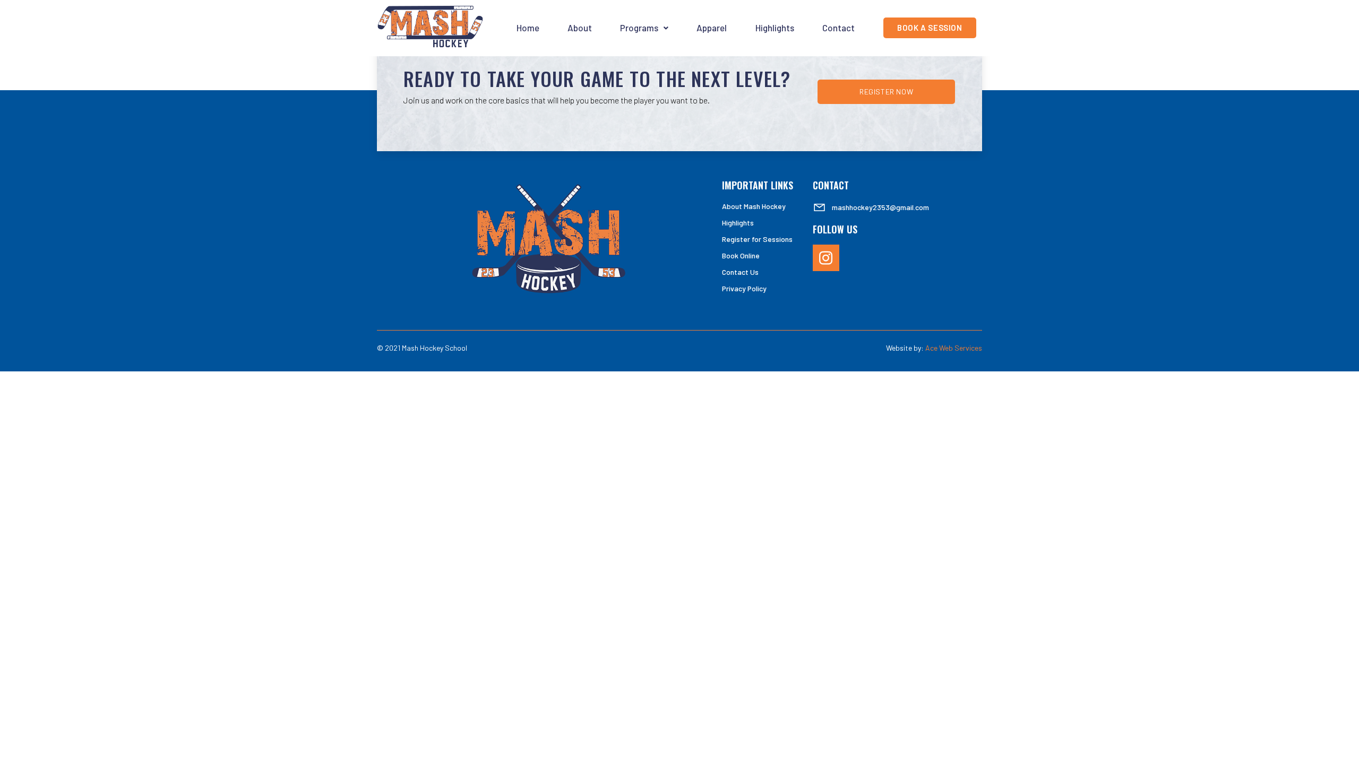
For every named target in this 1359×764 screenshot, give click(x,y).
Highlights (774, 27)
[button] (644, 28)
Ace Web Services (953, 347)
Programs (639, 27)
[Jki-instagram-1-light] (826, 258)
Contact (838, 27)
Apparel (711, 27)
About (579, 27)
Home (528, 27)
